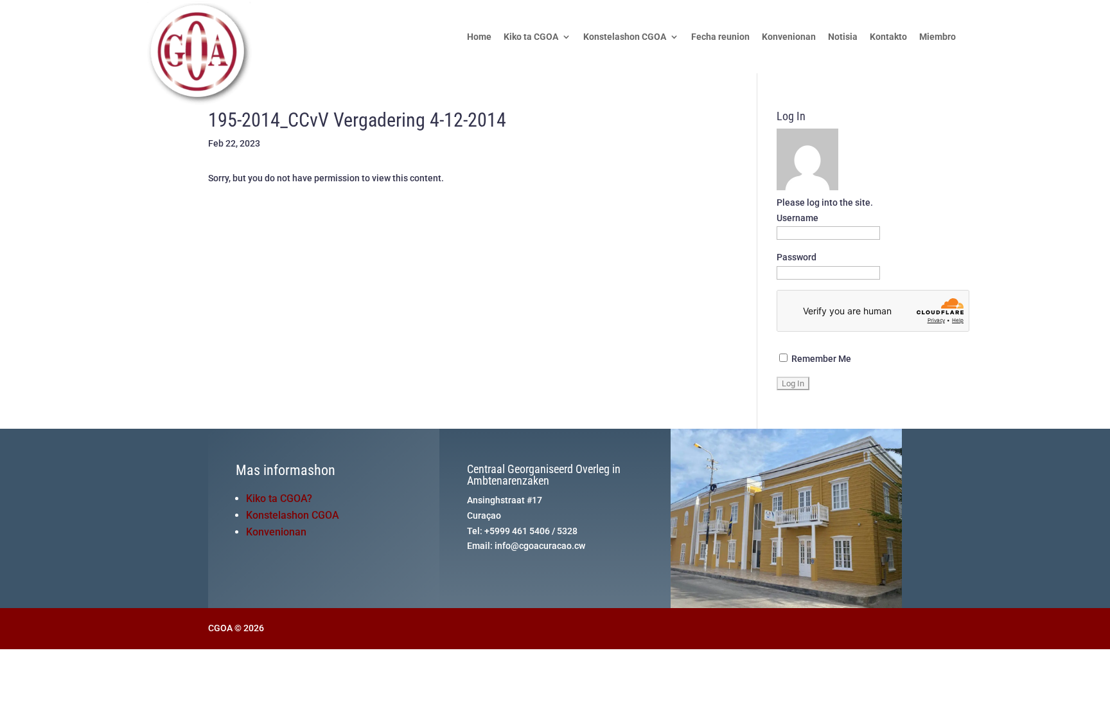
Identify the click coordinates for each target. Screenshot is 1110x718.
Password (796, 257)
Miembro (937, 37)
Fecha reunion (720, 37)
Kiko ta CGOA (531, 37)
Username (797, 218)
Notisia (843, 37)
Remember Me (820, 359)
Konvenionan (789, 37)
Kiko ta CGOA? (279, 498)
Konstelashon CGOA (624, 37)
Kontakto (888, 37)
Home (479, 37)
